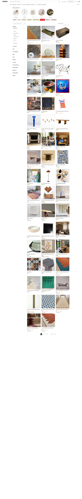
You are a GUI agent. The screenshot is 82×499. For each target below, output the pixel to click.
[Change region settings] (79, 1)
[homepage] (5, 1)
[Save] (39, 27)
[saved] (76, 1)
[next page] (54, 334)
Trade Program (71, 1)
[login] (74, 1)
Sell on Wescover (64, 1)
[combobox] (35, 1)
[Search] (24, 23)
